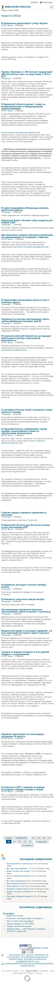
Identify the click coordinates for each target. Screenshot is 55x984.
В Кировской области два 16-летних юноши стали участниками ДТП (25, 526)
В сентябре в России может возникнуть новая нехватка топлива (26, 410)
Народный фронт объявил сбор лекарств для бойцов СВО (27, 221)
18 (9, 842)
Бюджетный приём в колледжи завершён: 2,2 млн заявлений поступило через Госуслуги (26, 631)
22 (30, 842)
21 (25, 842)
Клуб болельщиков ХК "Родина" (33, 972)
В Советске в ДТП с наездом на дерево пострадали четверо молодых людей (23, 788)
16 (44, 838)
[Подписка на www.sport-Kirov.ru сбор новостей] (27, 855)
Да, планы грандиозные (16, 881)
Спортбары (44, 971)
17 (49, 838)
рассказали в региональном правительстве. (31, 247)
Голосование (6, 971)
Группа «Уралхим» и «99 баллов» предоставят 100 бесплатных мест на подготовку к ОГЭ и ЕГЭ (27, 74)
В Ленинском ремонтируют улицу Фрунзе (24, 23)
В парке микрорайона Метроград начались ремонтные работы (25, 209)
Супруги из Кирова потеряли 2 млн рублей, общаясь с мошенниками (25, 653)
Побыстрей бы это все (16, 886)
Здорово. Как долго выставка (19, 892)
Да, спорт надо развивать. (18, 868)
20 (19, 842)
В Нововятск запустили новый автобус (23, 599)
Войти (35, 2)
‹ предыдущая (21, 838)
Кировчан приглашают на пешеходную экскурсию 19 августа (22, 735)
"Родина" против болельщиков (19, 926)
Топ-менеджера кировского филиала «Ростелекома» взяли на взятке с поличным (26, 610)
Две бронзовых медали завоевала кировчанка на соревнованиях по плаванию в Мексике (27, 236)
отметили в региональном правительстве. (27, 349)
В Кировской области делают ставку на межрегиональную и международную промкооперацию (23, 106)
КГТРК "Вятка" (7, 25)
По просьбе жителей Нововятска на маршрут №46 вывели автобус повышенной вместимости (26, 338)
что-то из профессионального (19, 876)
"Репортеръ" (6, 78)
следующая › (42, 842)
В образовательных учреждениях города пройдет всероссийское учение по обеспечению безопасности (24, 431)
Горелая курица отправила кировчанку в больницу (23, 513)
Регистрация (47, 2)
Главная (4, 10)
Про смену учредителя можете (19, 896)
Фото (22, 971)
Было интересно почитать (17, 884)
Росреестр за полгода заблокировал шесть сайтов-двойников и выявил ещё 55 (25, 320)
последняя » (27, 845)
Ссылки (39, 973)
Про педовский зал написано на (19, 864)
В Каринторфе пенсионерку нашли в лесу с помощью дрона (25, 301)
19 (14, 842)
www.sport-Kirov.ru (18, 6)
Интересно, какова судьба (17, 889)
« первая (8, 838)
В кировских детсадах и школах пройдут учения (23, 585)
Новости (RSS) (32, 971)
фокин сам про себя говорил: (18, 871)
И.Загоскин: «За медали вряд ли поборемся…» (26, 918)
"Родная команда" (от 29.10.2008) (20, 924)
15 (38, 838)
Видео (16, 971)
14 (33, 838)
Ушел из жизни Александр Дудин (20, 921)
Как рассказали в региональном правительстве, (20, 133)
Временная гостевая (15, 916)
